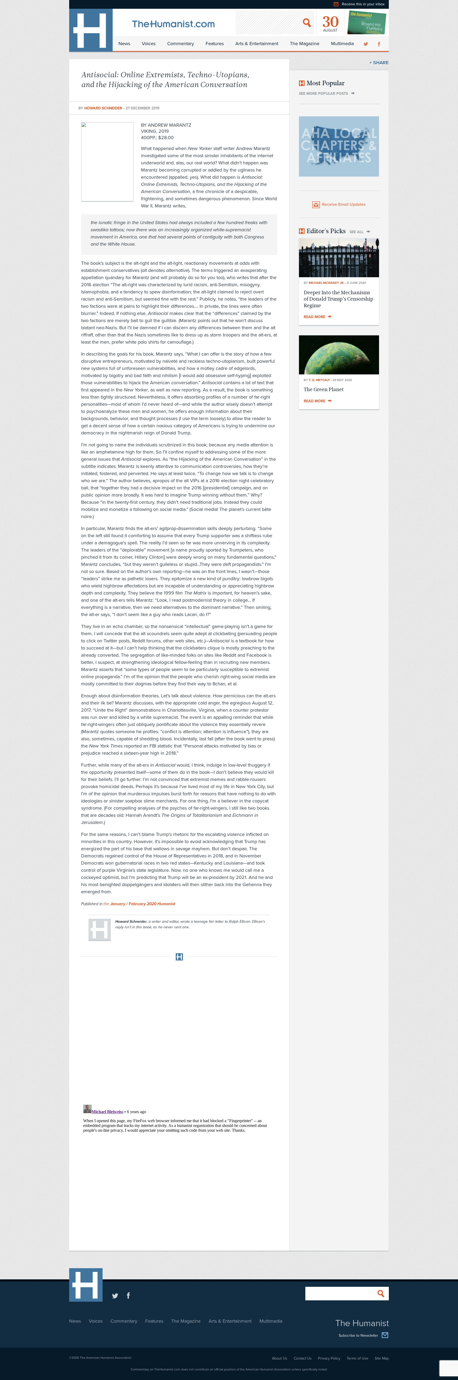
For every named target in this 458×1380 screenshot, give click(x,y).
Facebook (379, 43)
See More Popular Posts (323, 93)
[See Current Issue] (367, 22)
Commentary (180, 43)
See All (356, 232)
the (139, 904)
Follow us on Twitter (115, 1295)
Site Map (382, 1358)
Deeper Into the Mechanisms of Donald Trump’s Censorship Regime (338, 299)
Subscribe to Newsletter (358, 1335)
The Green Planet (324, 389)
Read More (314, 317)
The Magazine (304, 43)
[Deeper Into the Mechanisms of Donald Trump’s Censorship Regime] (339, 276)
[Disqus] (179, 1030)
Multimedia (342, 43)
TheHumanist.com (91, 30)
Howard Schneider (103, 108)
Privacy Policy (329, 1358)
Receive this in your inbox (363, 4)
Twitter (366, 43)
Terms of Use (357, 1358)
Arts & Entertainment (256, 43)
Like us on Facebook (128, 1295)
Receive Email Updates (344, 204)
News (124, 43)
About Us (279, 1358)
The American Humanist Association (105, 1358)
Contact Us (303, 1358)
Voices (149, 43)
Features (215, 43)
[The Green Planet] (339, 373)
